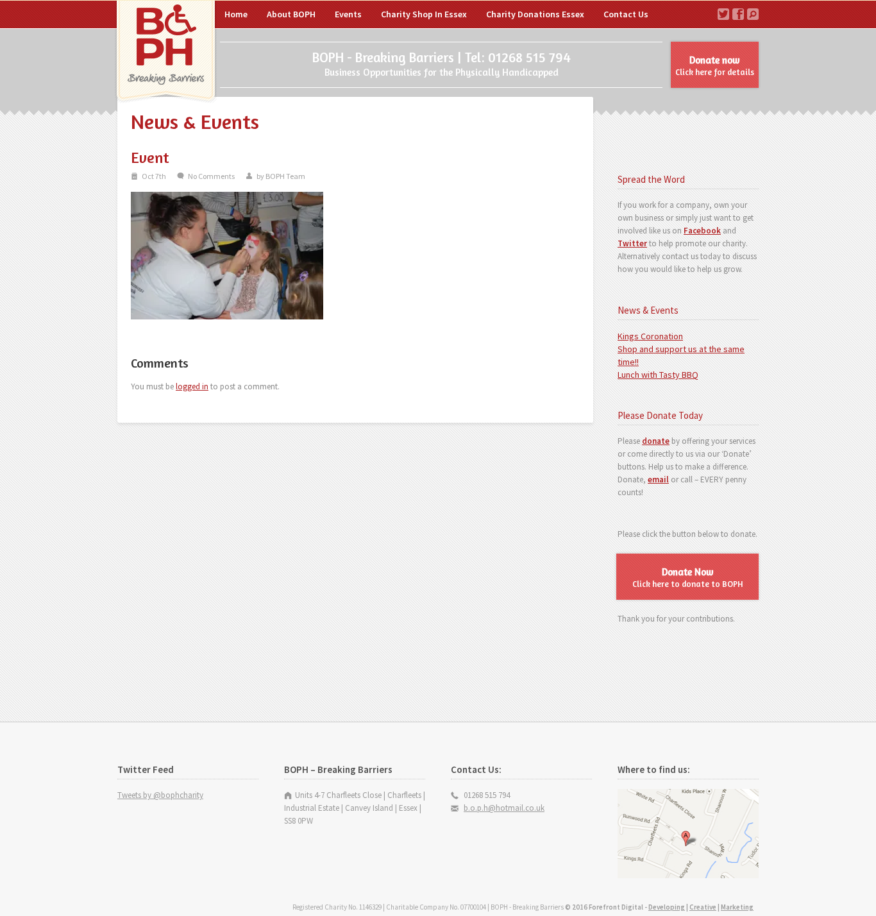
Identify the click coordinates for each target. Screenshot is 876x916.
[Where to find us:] (688, 875)
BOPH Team (285, 176)
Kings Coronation (650, 336)
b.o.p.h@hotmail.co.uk (504, 807)
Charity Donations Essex (535, 14)
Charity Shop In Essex (424, 14)
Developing (666, 907)
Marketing (737, 907)
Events (348, 14)
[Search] (753, 14)
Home (166, 53)
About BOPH (291, 14)
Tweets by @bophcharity (160, 795)
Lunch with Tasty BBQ (658, 374)
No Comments (211, 176)
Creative (702, 907)
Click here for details (714, 65)
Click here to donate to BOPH (687, 577)
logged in (192, 386)
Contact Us (625, 14)
